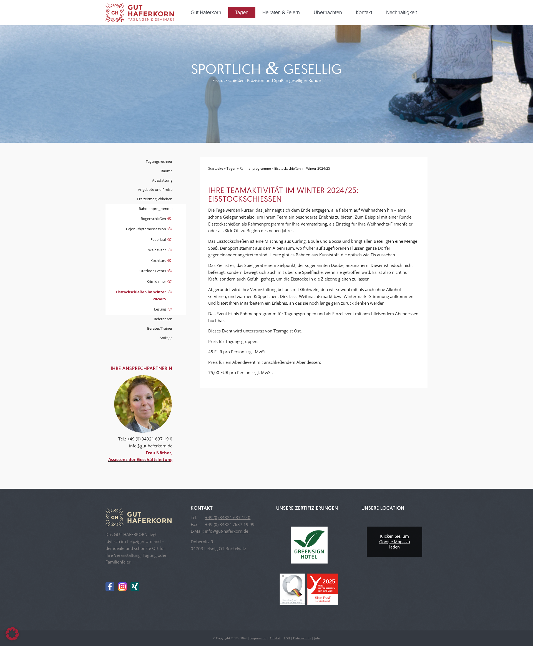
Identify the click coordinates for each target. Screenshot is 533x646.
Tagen (231, 168)
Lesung (160, 309)
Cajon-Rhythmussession (146, 228)
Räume (166, 170)
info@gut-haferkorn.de (150, 446)
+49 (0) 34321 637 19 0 (227, 517)
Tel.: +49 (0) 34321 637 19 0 (145, 439)
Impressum (258, 638)
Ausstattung (162, 180)
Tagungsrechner (159, 161)
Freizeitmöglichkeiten (154, 198)
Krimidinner (156, 281)
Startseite (215, 168)
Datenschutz (302, 638)
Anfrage (166, 337)
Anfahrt (275, 638)
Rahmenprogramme (255, 168)
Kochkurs (158, 260)
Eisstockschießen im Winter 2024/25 (141, 295)
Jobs (317, 638)
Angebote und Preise (155, 189)
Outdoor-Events (152, 270)
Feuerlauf (158, 239)
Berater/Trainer (159, 328)
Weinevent (157, 249)
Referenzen (163, 318)
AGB (287, 638)
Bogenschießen (153, 218)
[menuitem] (208, 12)
